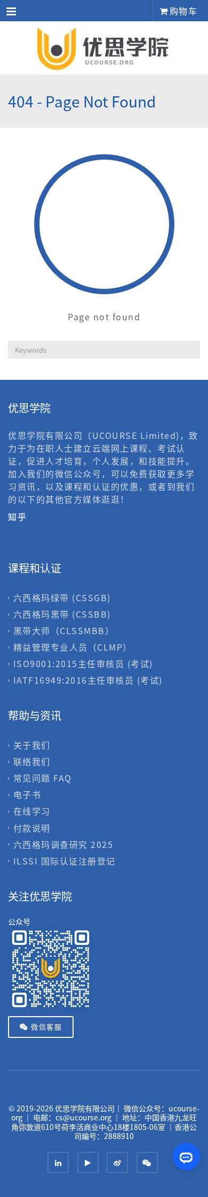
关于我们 (32, 745)
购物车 (181, 10)
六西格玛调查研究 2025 (63, 844)
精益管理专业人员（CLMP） (72, 647)
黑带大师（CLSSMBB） (64, 630)
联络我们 (32, 761)
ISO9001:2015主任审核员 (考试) (83, 663)
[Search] (191, 349)
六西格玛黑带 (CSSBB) (62, 614)
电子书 (27, 794)
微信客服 (45, 1026)
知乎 (19, 516)
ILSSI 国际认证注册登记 (64, 860)
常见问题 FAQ (42, 778)
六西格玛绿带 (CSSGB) (62, 597)
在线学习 (32, 811)
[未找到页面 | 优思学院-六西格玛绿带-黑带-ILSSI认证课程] (104, 47)
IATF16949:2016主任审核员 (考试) (88, 680)
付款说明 (32, 827)
